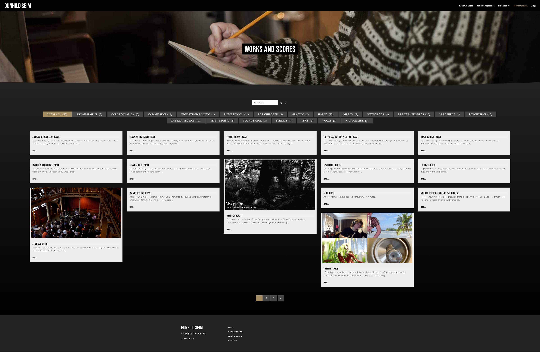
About (231, 327)
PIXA (191, 338)
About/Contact (465, 6)
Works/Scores (520, 6)
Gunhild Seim (199, 333)
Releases (502, 6)
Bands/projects (235, 331)
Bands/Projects (484, 6)
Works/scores (235, 336)
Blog (533, 6)
